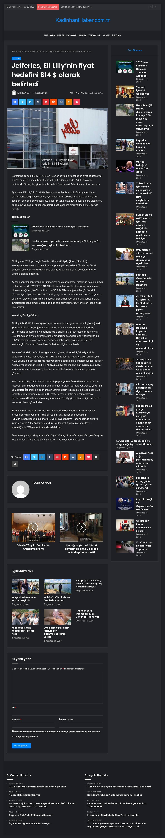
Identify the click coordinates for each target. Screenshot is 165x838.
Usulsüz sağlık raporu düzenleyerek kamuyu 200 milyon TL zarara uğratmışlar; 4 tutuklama (106, 6)
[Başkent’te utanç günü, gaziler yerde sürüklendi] (125, 482)
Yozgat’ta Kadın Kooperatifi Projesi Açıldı (23, 630)
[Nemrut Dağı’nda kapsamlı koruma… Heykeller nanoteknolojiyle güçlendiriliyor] (125, 329)
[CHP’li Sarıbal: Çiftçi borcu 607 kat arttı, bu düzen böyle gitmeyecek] (125, 301)
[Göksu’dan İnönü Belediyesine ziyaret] (125, 525)
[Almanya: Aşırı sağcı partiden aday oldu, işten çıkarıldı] (125, 457)
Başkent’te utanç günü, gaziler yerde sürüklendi (144, 483)
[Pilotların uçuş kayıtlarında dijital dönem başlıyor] (125, 389)
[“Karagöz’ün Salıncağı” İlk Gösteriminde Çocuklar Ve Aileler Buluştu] (125, 364)
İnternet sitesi (66, 719)
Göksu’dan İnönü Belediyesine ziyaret (143, 526)
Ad (14, 707)
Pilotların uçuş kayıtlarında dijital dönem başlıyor (144, 389)
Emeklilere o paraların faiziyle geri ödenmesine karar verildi (56, 632)
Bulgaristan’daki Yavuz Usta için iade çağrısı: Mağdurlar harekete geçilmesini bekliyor (144, 226)
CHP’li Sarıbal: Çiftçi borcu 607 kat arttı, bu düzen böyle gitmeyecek (144, 305)
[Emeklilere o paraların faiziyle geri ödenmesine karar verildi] (57, 617)
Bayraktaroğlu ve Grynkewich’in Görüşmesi (144, 504)
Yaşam (106, 35)
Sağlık (82, 35)
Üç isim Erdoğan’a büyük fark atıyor (142, 167)
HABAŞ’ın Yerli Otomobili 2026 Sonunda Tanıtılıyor (87, 613)
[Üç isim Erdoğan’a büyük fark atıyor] (125, 166)
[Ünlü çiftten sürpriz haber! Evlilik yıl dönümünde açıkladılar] (125, 254)
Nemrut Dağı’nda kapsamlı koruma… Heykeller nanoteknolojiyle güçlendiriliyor (144, 336)
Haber (60, 35)
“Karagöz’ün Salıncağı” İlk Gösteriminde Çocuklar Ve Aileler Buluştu (144, 366)
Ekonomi (71, 35)
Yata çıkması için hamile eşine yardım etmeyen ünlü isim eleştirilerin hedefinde (144, 193)
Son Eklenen (135, 50)
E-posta (16, 719)
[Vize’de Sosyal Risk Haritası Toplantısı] (125, 547)
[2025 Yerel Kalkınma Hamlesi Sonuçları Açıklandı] (20, 231)
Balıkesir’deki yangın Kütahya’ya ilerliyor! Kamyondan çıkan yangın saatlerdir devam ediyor (144, 417)
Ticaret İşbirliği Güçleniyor (142, 91)
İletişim (116, 35)
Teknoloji (94, 35)
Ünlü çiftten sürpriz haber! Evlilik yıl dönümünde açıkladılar (144, 256)
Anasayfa (49, 35)
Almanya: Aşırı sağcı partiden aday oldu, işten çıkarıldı (144, 459)
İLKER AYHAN (23, 93)
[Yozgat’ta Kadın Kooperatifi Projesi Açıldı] (25, 617)
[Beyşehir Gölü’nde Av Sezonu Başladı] (25, 587)
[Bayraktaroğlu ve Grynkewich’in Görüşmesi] (125, 504)
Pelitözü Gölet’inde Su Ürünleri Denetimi (57, 599)
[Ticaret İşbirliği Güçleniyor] (125, 92)
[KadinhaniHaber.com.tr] (82, 20)
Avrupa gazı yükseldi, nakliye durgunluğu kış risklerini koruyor (89, 583)
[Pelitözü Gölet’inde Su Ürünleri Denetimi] (57, 587)
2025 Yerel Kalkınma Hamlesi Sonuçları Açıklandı (60, 226)
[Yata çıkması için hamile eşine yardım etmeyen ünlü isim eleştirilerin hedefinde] (125, 188)
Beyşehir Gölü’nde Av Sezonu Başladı (24, 599)
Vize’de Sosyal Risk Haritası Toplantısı (144, 546)
